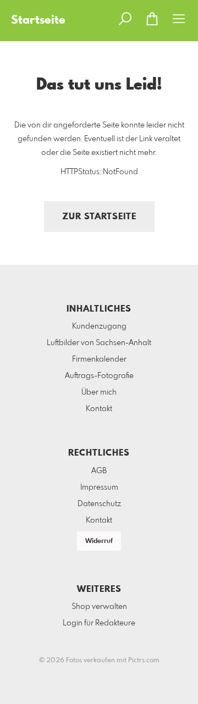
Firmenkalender (99, 359)
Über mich (99, 392)
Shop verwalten (99, 607)
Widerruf (99, 541)
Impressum (99, 487)
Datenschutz (99, 504)
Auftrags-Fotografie (99, 376)
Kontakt (99, 409)
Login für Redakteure (99, 623)
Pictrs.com (144, 660)
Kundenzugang (99, 326)
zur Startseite (99, 216)
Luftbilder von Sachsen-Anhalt (99, 343)
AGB (99, 471)
